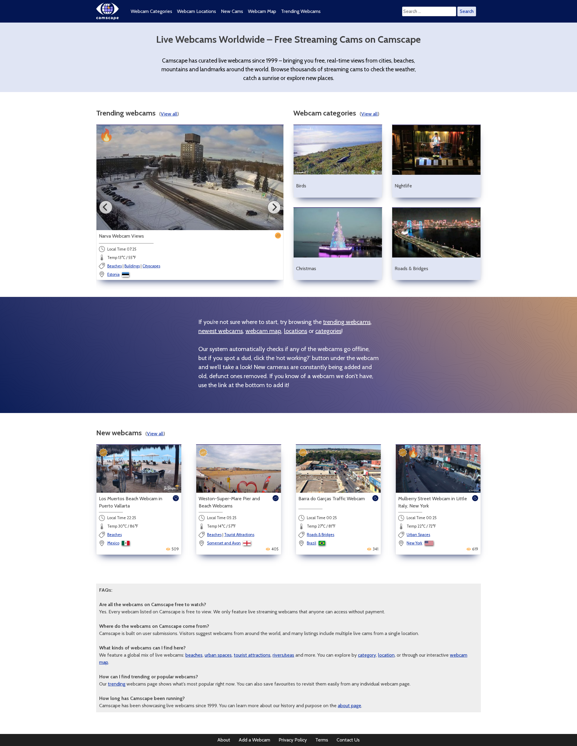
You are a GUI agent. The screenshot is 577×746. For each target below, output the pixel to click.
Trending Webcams (301, 11)
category (367, 655)
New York (414, 543)
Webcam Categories (151, 11)
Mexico (113, 543)
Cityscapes (151, 266)
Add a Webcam (254, 740)
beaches (194, 655)
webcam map (263, 330)
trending (116, 684)
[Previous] (105, 207)
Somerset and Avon (224, 543)
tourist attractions (252, 655)
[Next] (274, 207)
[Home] (107, 18)
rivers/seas (283, 655)
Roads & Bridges (320, 534)
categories (328, 330)
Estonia (113, 274)
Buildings (132, 266)
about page (349, 705)
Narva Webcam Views (121, 236)
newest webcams (220, 330)
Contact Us (348, 740)
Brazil (311, 543)
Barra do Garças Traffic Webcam (331, 498)
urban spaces (218, 655)
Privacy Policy (293, 740)
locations (295, 330)
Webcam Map (262, 11)
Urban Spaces (418, 534)
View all (169, 114)
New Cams (232, 11)
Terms (321, 740)
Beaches (114, 266)
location (386, 655)
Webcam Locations (196, 11)
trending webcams (347, 321)
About (223, 740)
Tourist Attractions (239, 534)
